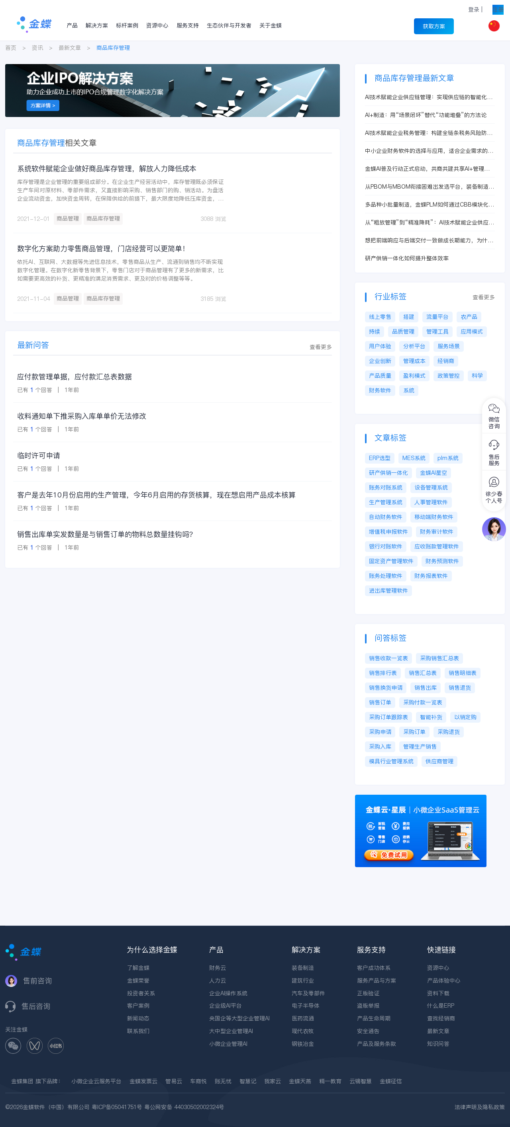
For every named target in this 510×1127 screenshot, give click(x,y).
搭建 (408, 317)
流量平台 (437, 317)
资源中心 (157, 25)
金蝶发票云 (143, 1081)
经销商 (445, 361)
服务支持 (188, 25)
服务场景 (448, 346)
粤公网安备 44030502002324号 (184, 1107)
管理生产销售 (420, 747)
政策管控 (448, 376)
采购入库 (380, 747)
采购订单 (414, 732)
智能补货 (431, 717)
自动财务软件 (385, 517)
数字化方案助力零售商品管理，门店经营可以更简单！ (103, 248)
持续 (374, 331)
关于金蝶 (270, 25)
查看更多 (321, 347)
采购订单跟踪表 (388, 717)
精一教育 (330, 1081)
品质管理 (403, 331)
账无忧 (223, 1081)
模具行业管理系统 (391, 761)
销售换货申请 (385, 688)
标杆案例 (127, 25)
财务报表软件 (431, 576)
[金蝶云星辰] (420, 799)
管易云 (173, 1081)
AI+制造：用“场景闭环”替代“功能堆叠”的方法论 (425, 115)
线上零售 (380, 317)
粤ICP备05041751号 (117, 1107)
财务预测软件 (442, 561)
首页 (10, 48)
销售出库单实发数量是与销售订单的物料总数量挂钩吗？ (106, 534)
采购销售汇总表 (439, 658)
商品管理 (68, 218)
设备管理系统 (431, 487)
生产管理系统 (385, 502)
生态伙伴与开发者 (229, 25)
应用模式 (472, 331)
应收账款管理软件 (436, 546)
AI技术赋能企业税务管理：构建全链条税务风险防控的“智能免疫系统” (428, 133)
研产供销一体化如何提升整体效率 (407, 258)
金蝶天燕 (300, 1081)
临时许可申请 (38, 455)
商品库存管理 (103, 218)
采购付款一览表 (422, 702)
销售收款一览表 (388, 658)
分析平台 (414, 346)
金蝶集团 (22, 1081)
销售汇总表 (423, 673)
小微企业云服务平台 (96, 1081)
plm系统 (448, 458)
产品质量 (380, 376)
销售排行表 (383, 673)
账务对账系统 (385, 487)
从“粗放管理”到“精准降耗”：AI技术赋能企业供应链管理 (429, 222)
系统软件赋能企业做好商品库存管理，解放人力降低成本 (106, 169)
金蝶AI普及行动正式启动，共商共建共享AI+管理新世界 (427, 169)
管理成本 (414, 361)
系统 (408, 390)
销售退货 (460, 688)
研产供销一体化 (388, 473)
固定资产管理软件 (391, 561)
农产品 (469, 317)
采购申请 (380, 732)
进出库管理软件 (388, 591)
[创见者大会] (172, 68)
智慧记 (247, 1081)
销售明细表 (463, 673)
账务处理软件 (385, 576)
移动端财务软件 (433, 517)
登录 (473, 10)
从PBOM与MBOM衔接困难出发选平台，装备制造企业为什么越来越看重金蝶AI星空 (429, 187)
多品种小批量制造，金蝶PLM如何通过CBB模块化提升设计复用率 (429, 205)
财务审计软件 (436, 532)
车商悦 (198, 1081)
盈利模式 (414, 376)
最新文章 (70, 48)
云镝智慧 (360, 1081)
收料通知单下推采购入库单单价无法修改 (81, 416)
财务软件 (380, 390)
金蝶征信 (391, 1081)
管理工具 (437, 331)
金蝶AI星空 (433, 473)
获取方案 (434, 26)
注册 (498, 10)
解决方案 (97, 25)
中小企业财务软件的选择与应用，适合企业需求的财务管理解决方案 (429, 151)
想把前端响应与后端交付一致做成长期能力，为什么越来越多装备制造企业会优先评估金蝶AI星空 (429, 240)
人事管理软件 (431, 502)
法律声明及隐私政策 (480, 1107)
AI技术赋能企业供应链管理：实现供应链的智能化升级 (428, 97)
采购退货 (448, 732)
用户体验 (380, 346)
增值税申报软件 (388, 532)
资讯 (37, 48)
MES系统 (414, 458)
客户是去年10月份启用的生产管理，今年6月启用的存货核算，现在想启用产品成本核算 (156, 495)
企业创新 (380, 361)
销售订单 (380, 702)
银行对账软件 (385, 546)
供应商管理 (439, 761)
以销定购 (465, 717)
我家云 (272, 1081)
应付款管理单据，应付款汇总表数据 (74, 377)
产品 (72, 25)
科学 (477, 376)
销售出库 (425, 688)
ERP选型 (379, 458)
